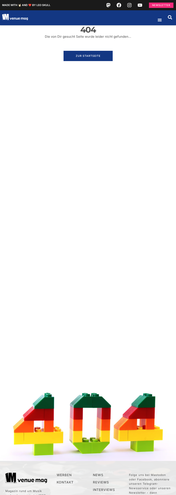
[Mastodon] (108, 5)
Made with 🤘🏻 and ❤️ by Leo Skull (26, 5)
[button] (170, 17)
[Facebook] (119, 5)
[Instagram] (129, 5)
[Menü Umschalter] (160, 20)
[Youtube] (140, 5)
